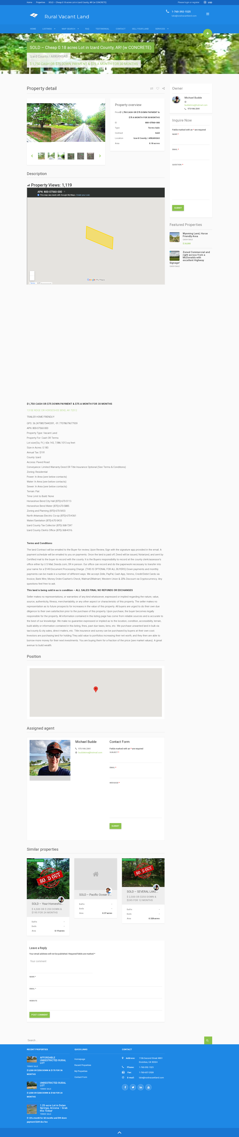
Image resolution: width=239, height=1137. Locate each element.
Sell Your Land (140, 29)
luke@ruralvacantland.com (151, 1077)
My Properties (80, 1071)
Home (29, 2)
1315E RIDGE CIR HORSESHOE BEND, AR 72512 (52, 410)
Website (33, 1001)
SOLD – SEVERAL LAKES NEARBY (148, 891)
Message (115, 783)
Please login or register (188, 2)
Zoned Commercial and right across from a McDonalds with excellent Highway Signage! (190, 257)
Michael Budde (193, 97)
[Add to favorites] (156, 88)
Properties (40, 2)
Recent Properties (82, 1065)
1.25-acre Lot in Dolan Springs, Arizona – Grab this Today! (53, 1108)
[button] (96, 689)
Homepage (79, 1059)
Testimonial (102, 29)
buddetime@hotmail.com (90, 752)
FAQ (87, 29)
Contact (121, 29)
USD (208, 2)
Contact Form (80, 1077)
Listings (47, 29)
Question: (177, 165)
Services (160, 29)
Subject (114, 752)
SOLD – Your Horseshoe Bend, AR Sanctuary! (60, 903)
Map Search (68, 29)
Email (113, 767)
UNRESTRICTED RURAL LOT (53, 1084)
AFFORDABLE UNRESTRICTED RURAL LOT (53, 1060)
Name (32, 977)
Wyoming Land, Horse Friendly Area (195, 235)
